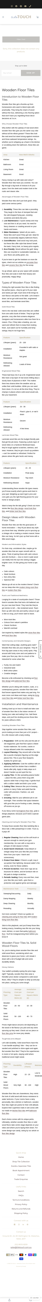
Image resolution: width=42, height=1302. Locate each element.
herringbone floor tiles (24, 811)
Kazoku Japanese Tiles (21, 1166)
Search (21, 1191)
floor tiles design (17, 508)
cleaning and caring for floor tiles (14, 917)
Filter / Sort (21, 39)
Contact (21, 1175)
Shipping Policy (21, 1213)
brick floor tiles (11, 636)
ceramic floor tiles (16, 265)
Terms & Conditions (21, 1200)
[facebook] (14, 1224)
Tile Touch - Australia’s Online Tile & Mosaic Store (23, 1263)
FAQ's (21, 1195)
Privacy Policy (21, 1204)
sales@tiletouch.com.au (21, 1247)
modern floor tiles (14, 590)
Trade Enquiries (21, 1179)
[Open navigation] (4, 17)
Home (21, 1157)
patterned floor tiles (22, 681)
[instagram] (19, 1224)
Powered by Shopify (21, 1266)
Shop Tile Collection (21, 1162)
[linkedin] (23, 1224)
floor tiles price (7, 1033)
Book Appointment (21, 1170)
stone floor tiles (34, 633)
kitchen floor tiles (18, 1111)
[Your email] (11, 73)
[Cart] (37, 17)
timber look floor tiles (17, 511)
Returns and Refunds (21, 1209)
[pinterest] (27, 1224)
